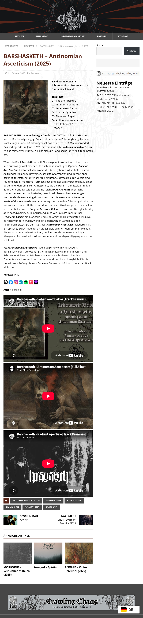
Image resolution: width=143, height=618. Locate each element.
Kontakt (123, 36)
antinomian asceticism (26, 500)
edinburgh (12, 507)
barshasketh (53, 500)
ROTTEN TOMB (105, 91)
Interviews (41, 36)
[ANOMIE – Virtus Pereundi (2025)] (79, 553)
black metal (74, 500)
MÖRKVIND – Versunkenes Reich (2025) (16, 571)
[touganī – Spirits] (48, 553)
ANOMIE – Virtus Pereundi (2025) (76, 569)
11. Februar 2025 (16, 73)
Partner (102, 36)
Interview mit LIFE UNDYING (112, 87)
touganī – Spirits (45, 567)
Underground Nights (72, 36)
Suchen (100, 45)
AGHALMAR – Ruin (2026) (110, 103)
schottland (32, 507)
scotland (51, 507)
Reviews (19, 36)
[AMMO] (71, 31)
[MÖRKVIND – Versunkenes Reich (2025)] (17, 553)
